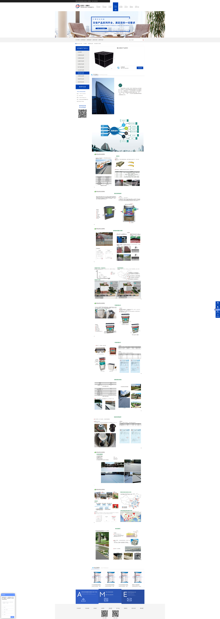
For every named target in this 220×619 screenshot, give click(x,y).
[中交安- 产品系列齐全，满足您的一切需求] (110, 37)
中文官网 (113, 1)
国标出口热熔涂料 (136, 584)
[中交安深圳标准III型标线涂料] (111, 577)
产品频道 (85, 43)
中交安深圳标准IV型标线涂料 (125, 584)
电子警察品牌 (83, 39)
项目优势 (120, 6)
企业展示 (80, 52)
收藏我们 (142, 1)
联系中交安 (137, 6)
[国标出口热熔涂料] (138, 577)
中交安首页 (98, 6)
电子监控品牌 (81, 67)
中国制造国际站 (130, 1)
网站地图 (136, 1)
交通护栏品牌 (100, 39)
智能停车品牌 (81, 79)
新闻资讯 (131, 6)
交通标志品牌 (81, 58)
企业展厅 (115, 6)
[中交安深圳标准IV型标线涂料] (124, 577)
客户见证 (118, 608)
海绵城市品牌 (90, 43)
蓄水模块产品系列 (97, 43)
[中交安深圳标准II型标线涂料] (97, 577)
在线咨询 (140, 67)
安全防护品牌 (81, 70)
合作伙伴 (126, 6)
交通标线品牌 (89, 39)
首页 (81, 43)
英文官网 (118, 1)
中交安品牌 (104, 6)
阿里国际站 (124, 1)
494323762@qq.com (82, 97)
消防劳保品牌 (81, 82)
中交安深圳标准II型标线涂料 (97, 584)
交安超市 (110, 6)
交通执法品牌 (81, 76)
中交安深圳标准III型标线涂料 (111, 584)
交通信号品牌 (94, 39)
